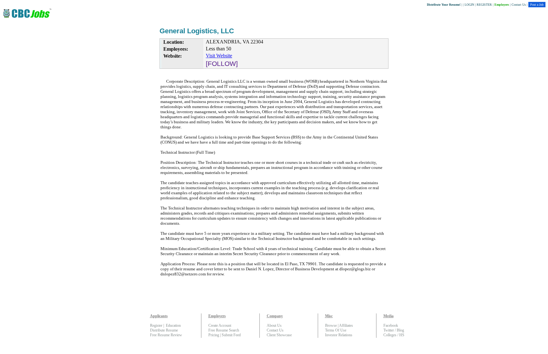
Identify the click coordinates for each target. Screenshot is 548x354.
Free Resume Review (166, 335)
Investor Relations (338, 335)
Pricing (213, 335)
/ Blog (399, 330)
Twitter (388, 330)
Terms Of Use (335, 330)
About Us (274, 325)
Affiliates (346, 325)
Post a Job (537, 4)
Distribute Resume (164, 330)
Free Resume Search (223, 330)
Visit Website (219, 55)
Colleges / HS (393, 335)
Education (173, 325)
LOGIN (469, 4)
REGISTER (484, 4)
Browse (331, 325)
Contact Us (519, 4)
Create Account (219, 325)
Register (156, 325)
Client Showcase (279, 335)
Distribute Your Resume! (443, 4)
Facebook (390, 325)
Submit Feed (231, 335)
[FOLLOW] (222, 63)
